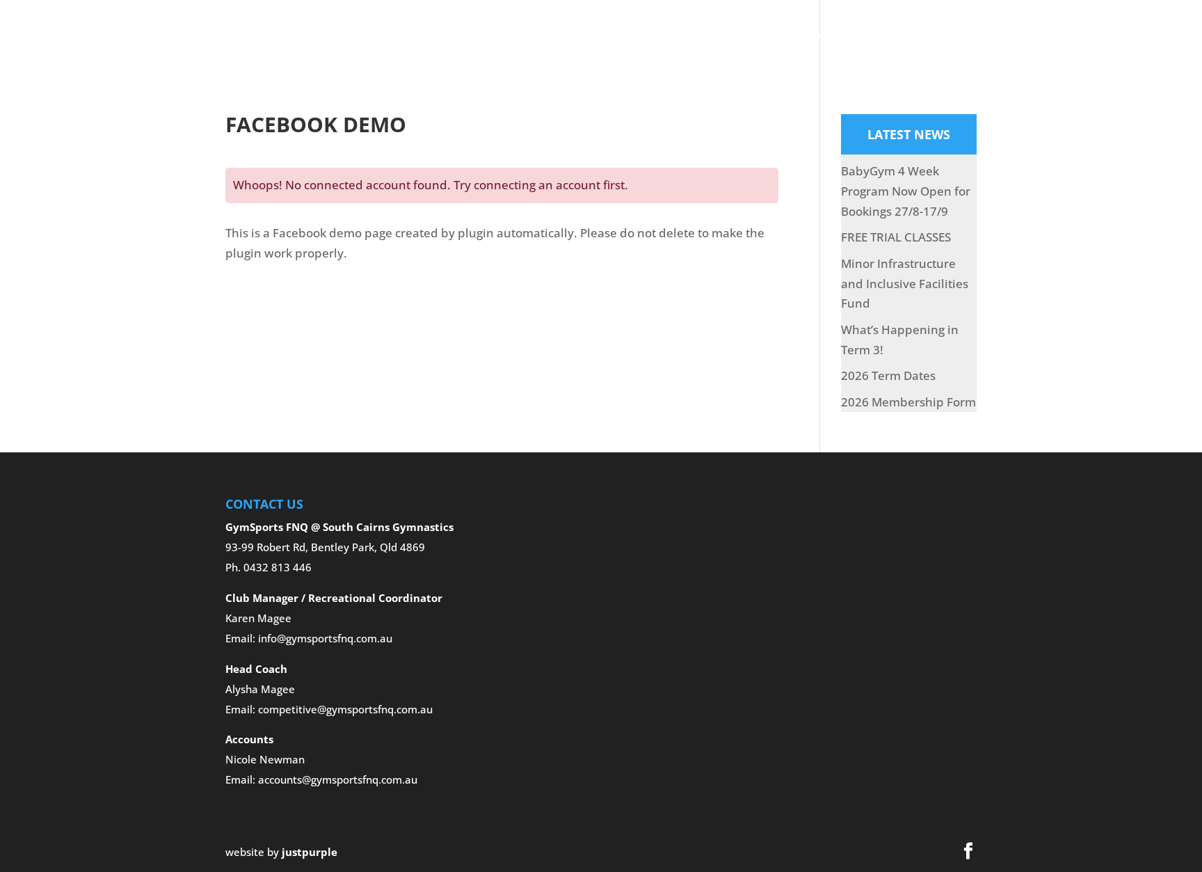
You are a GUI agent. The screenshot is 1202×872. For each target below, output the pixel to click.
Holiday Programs (731, 37)
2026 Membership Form (908, 402)
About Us (360, 37)
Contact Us (1060, 37)
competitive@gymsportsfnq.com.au (345, 709)
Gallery (640, 37)
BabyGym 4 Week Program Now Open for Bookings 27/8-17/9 (905, 191)
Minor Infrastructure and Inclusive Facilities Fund (904, 283)
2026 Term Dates (888, 375)
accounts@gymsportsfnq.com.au (337, 779)
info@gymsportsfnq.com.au (325, 638)
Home (301, 37)
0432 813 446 (277, 567)
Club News (916, 37)
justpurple (309, 852)
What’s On (842, 37)
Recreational (453, 37)
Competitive (554, 37)
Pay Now (987, 37)
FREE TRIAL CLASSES (896, 237)
